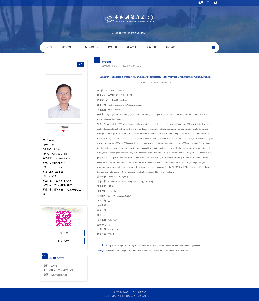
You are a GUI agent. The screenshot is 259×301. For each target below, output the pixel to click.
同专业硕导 (64, 241)
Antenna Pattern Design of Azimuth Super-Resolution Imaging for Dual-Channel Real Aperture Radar (144, 251)
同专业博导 (64, 233)
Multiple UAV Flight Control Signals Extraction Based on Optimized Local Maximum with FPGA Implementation (150, 245)
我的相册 (170, 47)
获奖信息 (112, 47)
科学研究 (67, 47)
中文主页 (115, 66)
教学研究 (90, 47)
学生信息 (151, 47)
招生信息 (132, 47)
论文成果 (137, 66)
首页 (49, 47)
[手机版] (208, 4)
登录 (200, 2)
